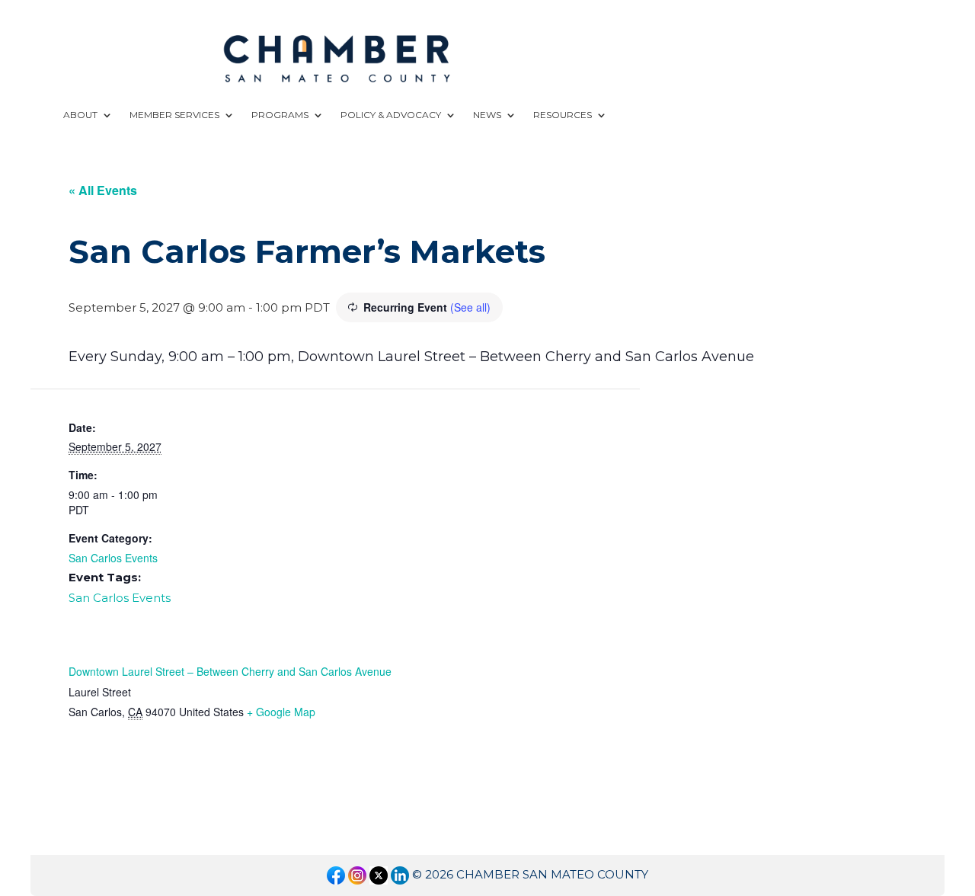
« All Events (103, 190)
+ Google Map (281, 711)
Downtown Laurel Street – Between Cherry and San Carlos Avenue (230, 671)
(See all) (470, 307)
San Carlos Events (113, 557)
